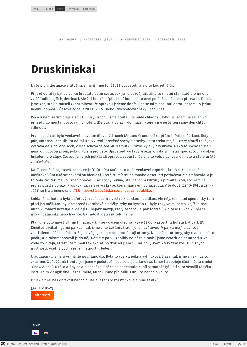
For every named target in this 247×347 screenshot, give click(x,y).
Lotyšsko (73, 8)
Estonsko (89, 8)
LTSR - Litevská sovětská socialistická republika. (112, 191)
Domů (36, 8)
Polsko (48, 8)
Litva (60, 8)
